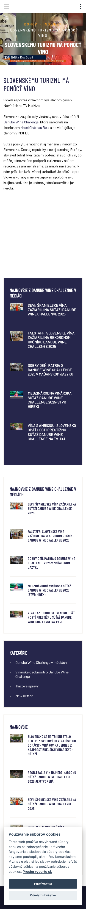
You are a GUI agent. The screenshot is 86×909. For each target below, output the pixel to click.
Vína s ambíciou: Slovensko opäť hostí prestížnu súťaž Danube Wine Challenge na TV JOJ (52, 432)
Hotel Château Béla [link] (34, 127)
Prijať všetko (43, 884)
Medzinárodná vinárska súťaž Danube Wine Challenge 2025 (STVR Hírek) (50, 400)
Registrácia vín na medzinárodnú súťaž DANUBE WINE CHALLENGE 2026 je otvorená (52, 776)
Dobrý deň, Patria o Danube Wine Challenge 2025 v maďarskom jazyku (50, 369)
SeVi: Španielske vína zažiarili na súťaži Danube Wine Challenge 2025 (52, 309)
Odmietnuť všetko (43, 895)
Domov (30, 24)
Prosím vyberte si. (37, 871)
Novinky (53, 24)
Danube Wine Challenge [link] (21, 122)
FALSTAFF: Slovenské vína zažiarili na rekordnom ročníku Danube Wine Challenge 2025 (51, 339)
